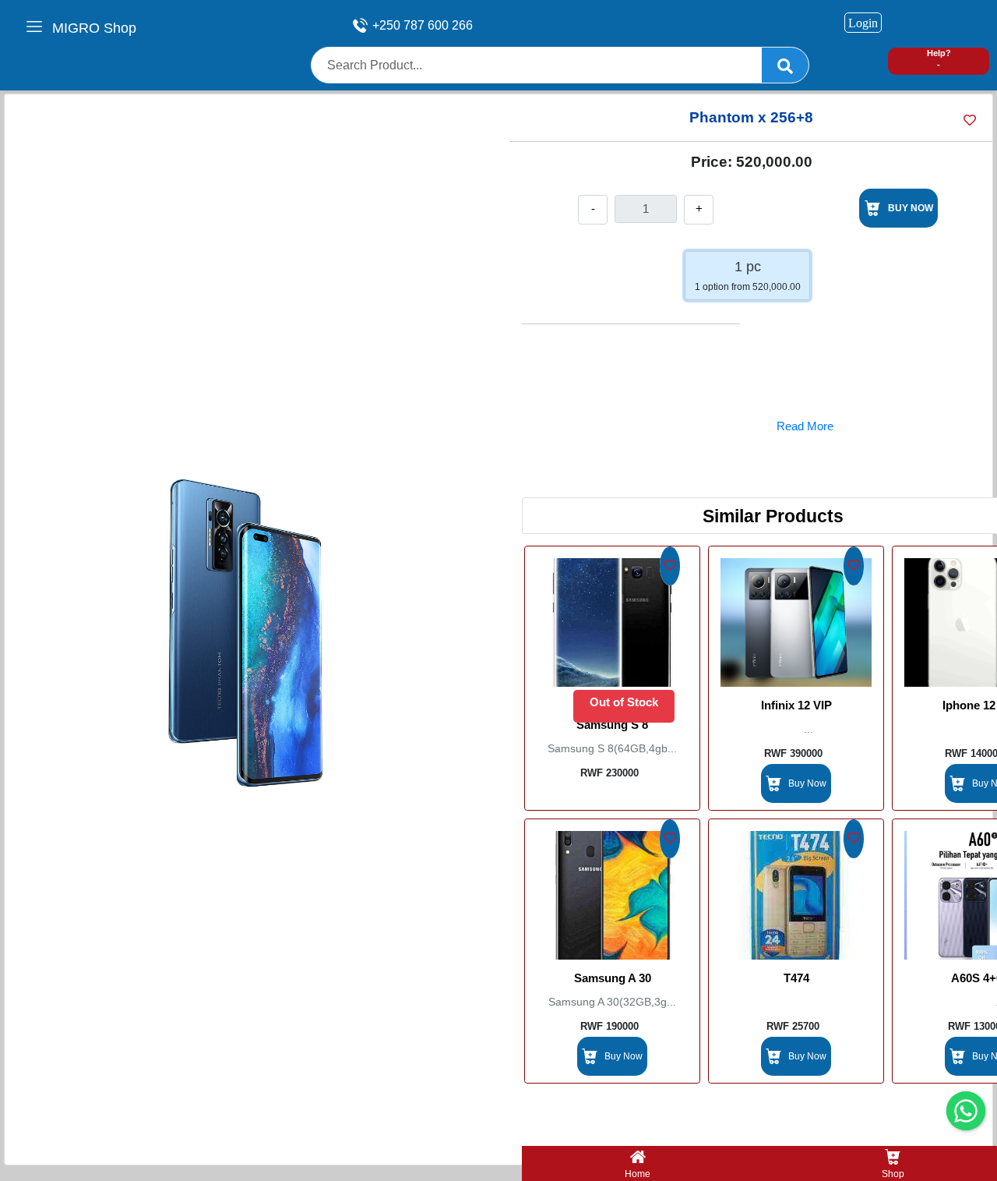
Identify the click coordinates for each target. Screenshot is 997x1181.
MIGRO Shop (94, 28)
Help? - (939, 58)
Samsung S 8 (612, 724)
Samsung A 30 (612, 978)
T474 (796, 978)
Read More (805, 426)
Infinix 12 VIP (796, 705)
